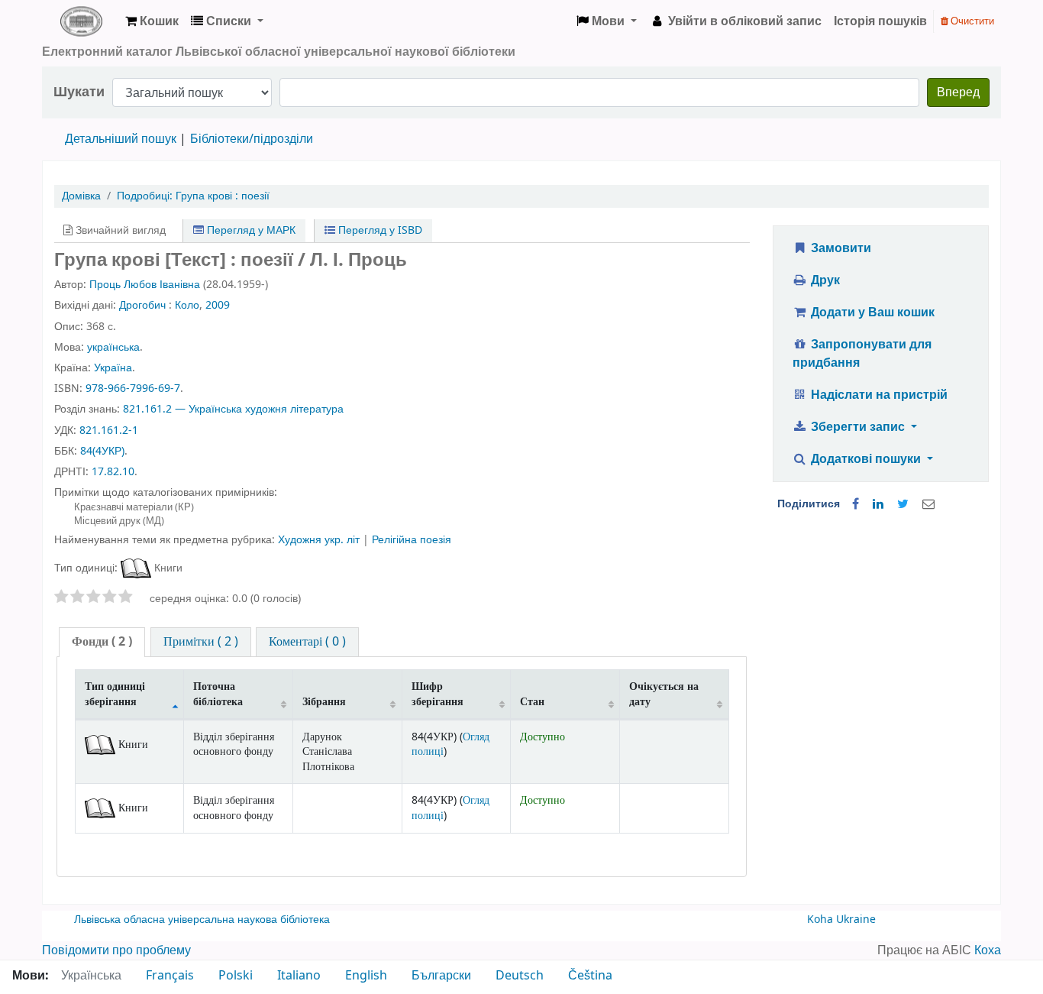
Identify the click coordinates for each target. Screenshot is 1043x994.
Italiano (299, 975)
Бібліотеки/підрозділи (251, 139)
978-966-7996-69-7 (133, 388)
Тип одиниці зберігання (115, 693)
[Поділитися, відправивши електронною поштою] (928, 504)
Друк (824, 280)
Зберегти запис (858, 427)
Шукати (79, 92)
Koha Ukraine (841, 919)
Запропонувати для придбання (862, 353)
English (366, 975)
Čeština (590, 975)
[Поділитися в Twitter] (902, 504)
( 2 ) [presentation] (102, 642)
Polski (235, 975)
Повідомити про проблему (116, 950)
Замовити (839, 248)
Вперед (958, 92)
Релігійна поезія (411, 540)
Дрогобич (142, 305)
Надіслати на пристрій (878, 395)
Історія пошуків (880, 21)
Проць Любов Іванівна (144, 285)
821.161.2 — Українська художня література (233, 409)
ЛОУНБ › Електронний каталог (81, 21)
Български (441, 975)
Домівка (81, 196)
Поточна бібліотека (218, 693)
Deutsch (520, 975)
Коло (187, 305)
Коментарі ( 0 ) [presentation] (307, 642)
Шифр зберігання (437, 693)
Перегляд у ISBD (378, 230)
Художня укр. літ (320, 540)
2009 (217, 305)
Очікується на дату (664, 693)
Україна (113, 368)
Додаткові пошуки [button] (866, 459)
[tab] (102, 642)
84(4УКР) (102, 451)
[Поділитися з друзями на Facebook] (855, 504)
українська (113, 347)
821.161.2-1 (108, 431)
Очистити (971, 21)
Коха (987, 950)
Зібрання (324, 702)
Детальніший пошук (120, 139)
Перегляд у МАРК (249, 230)
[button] (152, 21)
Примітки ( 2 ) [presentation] (200, 642)
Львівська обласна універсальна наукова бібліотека (202, 919)
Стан (532, 702)
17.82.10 (113, 472)
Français (170, 975)
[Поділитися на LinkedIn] (878, 504)
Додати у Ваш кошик (871, 312)
